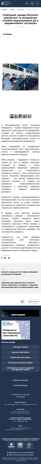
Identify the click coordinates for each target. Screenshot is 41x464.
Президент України (20, 347)
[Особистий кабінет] (37, 3)
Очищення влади (20, 385)
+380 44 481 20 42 (22, 411)
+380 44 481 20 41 (22, 421)
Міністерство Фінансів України (20, 363)
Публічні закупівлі (20, 380)
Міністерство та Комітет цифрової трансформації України (20, 368)
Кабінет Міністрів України (20, 357)
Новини (12, 9)
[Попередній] (5, 80)
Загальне (21, 9)
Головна (4, 9)
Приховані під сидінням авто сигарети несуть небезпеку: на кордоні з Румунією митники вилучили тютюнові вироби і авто (20, 285)
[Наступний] (35, 80)
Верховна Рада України (20, 352)
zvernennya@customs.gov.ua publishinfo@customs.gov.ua (18, 428)
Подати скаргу (33, 301)
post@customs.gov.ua (23, 413)
